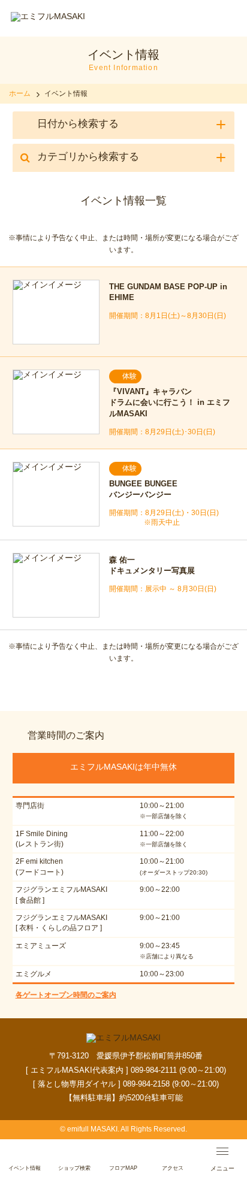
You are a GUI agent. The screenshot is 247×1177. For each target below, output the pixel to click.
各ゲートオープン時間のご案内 (66, 995)
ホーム (20, 93)
